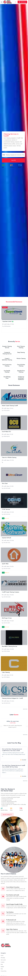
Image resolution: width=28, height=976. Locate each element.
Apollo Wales (5, 563)
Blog (2, 964)
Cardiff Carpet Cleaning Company (10, 592)
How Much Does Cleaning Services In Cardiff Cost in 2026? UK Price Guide (13, 766)
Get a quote (3, 960)
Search (12, 160)
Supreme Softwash (6, 538)
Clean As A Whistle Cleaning (9, 457)
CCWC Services (6, 509)
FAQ (2, 969)
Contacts (2, 962)
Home (2, 955)
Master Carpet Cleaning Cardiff (10, 405)
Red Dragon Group (6, 618)
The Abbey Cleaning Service (17, 321)
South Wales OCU (6, 431)
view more (25, 709)
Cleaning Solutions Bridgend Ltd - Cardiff (12, 698)
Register (2, 966)
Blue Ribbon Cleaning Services (9, 646)
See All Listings (6, 814)
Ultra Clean (5, 483)
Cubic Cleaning (6, 672)
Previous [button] (1, 320)
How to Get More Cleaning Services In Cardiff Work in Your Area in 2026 (12, 749)
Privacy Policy (3, 971)
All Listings (3, 957)
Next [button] (27, 320)
